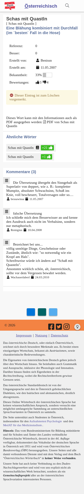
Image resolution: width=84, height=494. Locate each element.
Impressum (24, 335)
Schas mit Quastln (21, 148)
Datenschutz (59, 335)
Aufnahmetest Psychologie (45, 421)
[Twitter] (59, 328)
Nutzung (41, 335)
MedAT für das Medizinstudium (22, 425)
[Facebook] (51, 328)
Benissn (46, 60)
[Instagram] (66, 328)
